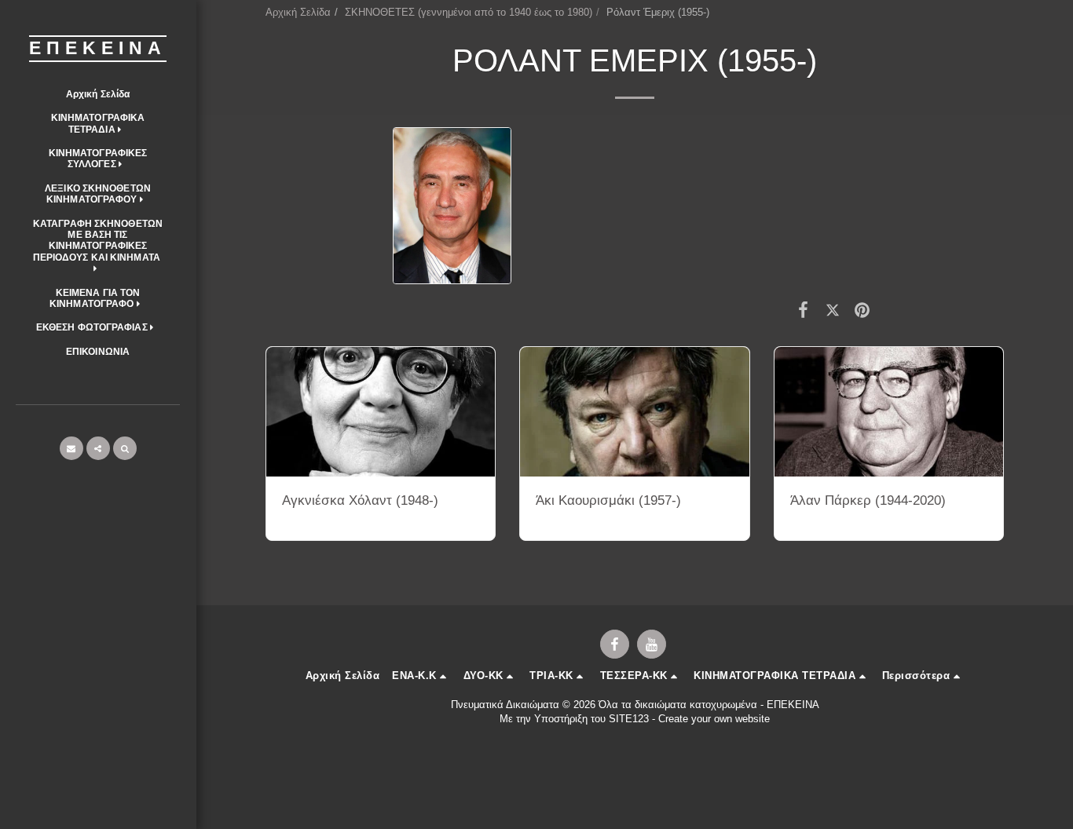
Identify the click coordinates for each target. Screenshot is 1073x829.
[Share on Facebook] (803, 310)
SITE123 (629, 719)
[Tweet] (832, 310)
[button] (98, 124)
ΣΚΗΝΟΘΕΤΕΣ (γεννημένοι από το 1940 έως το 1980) (468, 12)
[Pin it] (862, 310)
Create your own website (714, 719)
